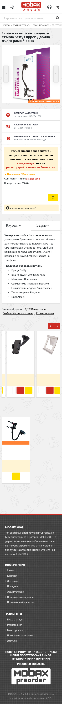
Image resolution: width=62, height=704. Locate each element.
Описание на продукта (13, 225)
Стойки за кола (45, 313)
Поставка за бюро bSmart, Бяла (46, 365)
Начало (6, 25)
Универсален (33, 178)
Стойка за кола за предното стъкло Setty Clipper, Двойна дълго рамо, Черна (16, 451)
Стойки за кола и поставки (47, 25)
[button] (6, 74)
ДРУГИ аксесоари (21, 25)
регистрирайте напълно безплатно (30, 167)
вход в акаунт (26, 163)
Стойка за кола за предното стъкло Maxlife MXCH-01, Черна (16, 365)
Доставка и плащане (42, 225)
